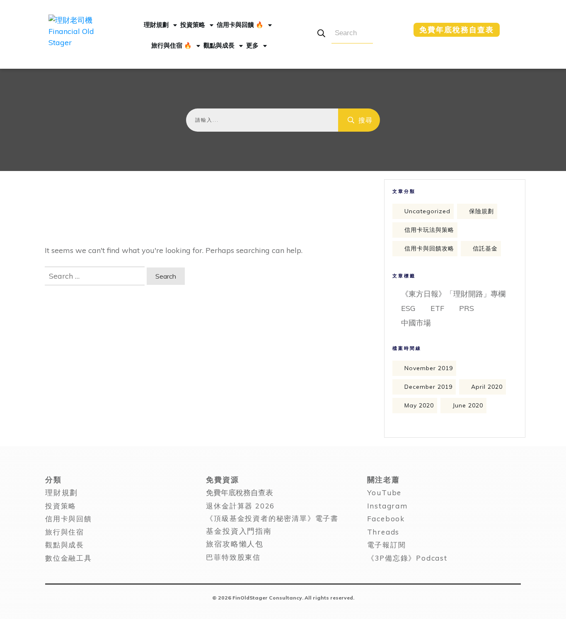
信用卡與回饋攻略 (429, 248)
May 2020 (419, 405)
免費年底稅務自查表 (239, 492)
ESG (408, 308)
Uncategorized (427, 211)
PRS (466, 308)
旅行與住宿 (64, 531)
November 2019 (428, 368)
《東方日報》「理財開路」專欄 (453, 294)
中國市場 (416, 323)
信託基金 (485, 248)
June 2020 (467, 405)
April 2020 (487, 386)
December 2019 (428, 386)
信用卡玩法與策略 (429, 230)
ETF (437, 308)
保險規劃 (481, 211)
